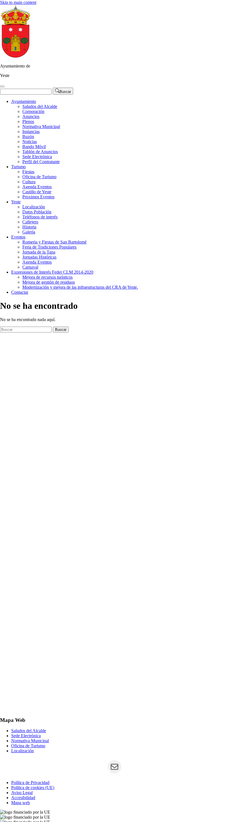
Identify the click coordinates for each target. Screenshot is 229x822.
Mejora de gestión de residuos (48, 282)
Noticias (29, 141)
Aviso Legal (22, 792)
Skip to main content (18, 2)
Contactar (19, 292)
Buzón (28, 136)
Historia (29, 227)
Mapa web (20, 802)
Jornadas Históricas (39, 257)
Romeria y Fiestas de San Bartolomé (54, 242)
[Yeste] (15, 56)
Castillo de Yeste (36, 191)
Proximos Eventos (38, 196)
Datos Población (36, 211)
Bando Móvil (34, 146)
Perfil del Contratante (41, 161)
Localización (33, 206)
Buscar (60, 329)
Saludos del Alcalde (39, 106)
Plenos (28, 121)
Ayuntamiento (23, 101)
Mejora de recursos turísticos (47, 277)
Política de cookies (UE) (32, 787)
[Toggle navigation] (2, 86)
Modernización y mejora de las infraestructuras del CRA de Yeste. (80, 287)
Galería (28, 232)
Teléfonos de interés (40, 216)
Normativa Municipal (41, 126)
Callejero (30, 222)
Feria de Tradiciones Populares (49, 247)
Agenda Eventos (37, 186)
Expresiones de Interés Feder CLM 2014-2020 (52, 272)
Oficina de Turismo (39, 176)
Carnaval (30, 267)
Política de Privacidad (30, 782)
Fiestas (28, 171)
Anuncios (30, 116)
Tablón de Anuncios (40, 151)
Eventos (18, 237)
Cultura (28, 181)
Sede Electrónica (37, 156)
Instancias (31, 131)
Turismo (18, 166)
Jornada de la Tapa (38, 252)
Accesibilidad (23, 797)
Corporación (33, 111)
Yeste (16, 201)
